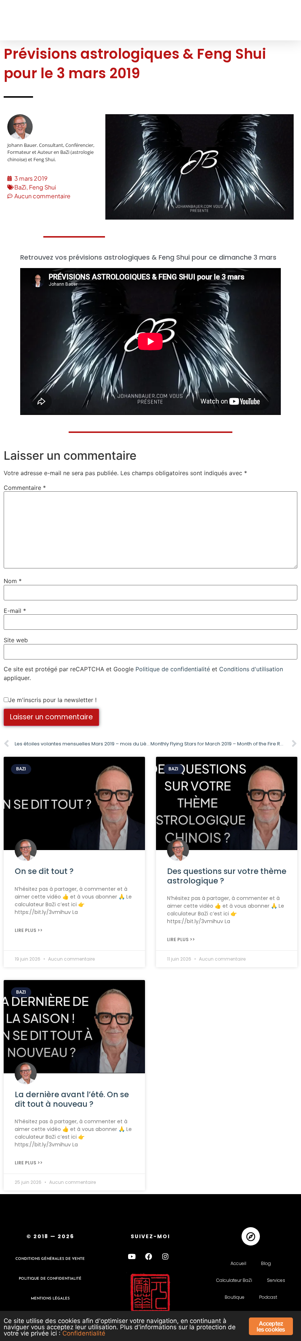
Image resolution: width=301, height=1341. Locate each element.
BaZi (20, 187)
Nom (13, 581)
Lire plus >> (29, 930)
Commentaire (25, 488)
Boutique (234, 1297)
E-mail (15, 611)
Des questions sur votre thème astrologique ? (226, 876)
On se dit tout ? (44, 871)
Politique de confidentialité (172, 669)
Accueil (238, 1263)
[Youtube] (132, 1256)
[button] (19, 20)
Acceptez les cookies (271, 1326)
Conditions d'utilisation (251, 669)
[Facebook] (149, 1256)
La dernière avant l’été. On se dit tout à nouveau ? (72, 1099)
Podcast (268, 1297)
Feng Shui (42, 187)
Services (276, 1280)
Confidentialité (83, 1333)
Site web (16, 640)
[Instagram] (166, 1256)
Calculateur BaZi (234, 1280)
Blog (266, 1263)
